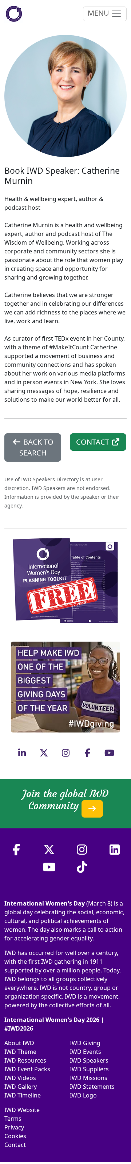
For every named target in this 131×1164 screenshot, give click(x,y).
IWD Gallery (20, 1087)
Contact (15, 1145)
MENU (99, 13)
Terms (12, 1119)
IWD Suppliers (89, 1069)
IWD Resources (25, 1060)
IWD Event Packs (27, 1069)
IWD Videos (20, 1078)
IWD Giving (85, 1043)
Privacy (14, 1127)
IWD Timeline (22, 1095)
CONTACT (93, 442)
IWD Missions (88, 1078)
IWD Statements (92, 1087)
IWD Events (85, 1052)
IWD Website (22, 1110)
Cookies (15, 1136)
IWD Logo (83, 1095)
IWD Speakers (89, 1060)
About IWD (19, 1043)
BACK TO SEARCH (36, 447)
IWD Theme (20, 1052)
